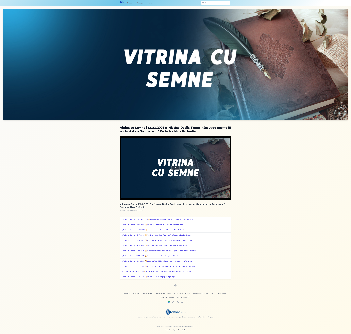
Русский (176, 330)
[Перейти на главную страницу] (122, 3)
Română (167, 330)
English (184, 330)
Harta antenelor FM (183, 297)
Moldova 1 (126, 293)
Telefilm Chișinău (222, 293)
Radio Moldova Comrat (200, 293)
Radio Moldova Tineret (163, 293)
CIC (212, 293)
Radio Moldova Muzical (182, 293)
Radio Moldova (148, 293)
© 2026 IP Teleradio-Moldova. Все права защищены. (175, 326)
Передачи (140, 3)
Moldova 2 (136, 293)
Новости (130, 3)
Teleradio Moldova (167, 297)
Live (150, 3)
